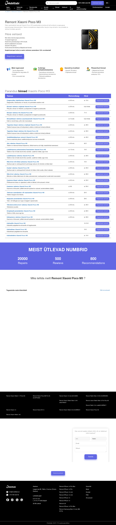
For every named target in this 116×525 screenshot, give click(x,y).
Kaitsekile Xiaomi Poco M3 (16, 223)
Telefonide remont (19, 8)
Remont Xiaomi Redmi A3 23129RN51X (69, 410)
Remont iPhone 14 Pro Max (67, 486)
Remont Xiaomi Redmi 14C (13, 414)
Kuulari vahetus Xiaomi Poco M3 (18, 168)
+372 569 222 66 (84, 3)
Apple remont (8, 8)
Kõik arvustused (105, 290)
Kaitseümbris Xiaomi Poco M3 (17, 235)
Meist (87, 489)
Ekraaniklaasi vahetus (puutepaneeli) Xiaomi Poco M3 (25, 118)
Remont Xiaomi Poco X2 (92, 410)
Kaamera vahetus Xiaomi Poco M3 (19, 186)
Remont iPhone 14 (64, 498)
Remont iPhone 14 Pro (65, 489)
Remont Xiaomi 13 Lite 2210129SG (68, 396)
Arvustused (89, 498)
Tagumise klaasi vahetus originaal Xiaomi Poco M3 (24, 125)
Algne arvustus (95, 298)
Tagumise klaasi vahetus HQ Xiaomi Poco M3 (22, 131)
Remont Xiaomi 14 (11, 410)
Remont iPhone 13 (64, 500)
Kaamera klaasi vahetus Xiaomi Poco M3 (21, 180)
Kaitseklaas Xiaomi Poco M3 (17, 229)
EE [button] (107, 3)
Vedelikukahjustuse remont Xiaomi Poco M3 (22, 137)
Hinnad (57, 7)
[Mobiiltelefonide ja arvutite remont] (12, 3)
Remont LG (62, 503)
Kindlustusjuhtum (98, 7)
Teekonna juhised (58, 473)
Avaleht (7, 11)
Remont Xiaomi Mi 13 (38, 410)
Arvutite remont (46, 8)
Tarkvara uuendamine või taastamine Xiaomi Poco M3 (25, 192)
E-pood (71, 8)
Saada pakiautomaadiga (81, 8)
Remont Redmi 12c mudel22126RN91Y (96, 405)
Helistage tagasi (97, 2)
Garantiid (88, 486)
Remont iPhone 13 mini (66, 492)
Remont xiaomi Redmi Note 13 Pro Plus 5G (97, 400)
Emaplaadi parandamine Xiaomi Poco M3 (21, 211)
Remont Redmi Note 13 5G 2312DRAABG (97, 396)
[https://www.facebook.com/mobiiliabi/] (7, 499)
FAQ (87, 495)
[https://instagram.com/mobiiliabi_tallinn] (12, 499)
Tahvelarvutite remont (33, 8)
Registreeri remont (14, 56)
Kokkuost (64, 7)
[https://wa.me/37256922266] (21, 499)
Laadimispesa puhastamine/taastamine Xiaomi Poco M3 (26, 149)
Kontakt (107, 7)
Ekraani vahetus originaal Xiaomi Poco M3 (21, 106)
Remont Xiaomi (17, 11)
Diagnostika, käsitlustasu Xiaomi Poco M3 (21, 100)
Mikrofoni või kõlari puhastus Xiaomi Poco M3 (23, 161)
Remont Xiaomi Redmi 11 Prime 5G (15, 396)
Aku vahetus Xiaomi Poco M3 (17, 143)
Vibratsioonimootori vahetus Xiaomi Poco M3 (23, 204)
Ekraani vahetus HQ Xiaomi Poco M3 (19, 112)
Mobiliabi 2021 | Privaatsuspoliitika (58, 523)
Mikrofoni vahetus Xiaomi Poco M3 (19, 174)
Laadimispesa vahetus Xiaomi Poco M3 (20, 155)
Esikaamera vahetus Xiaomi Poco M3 (20, 217)
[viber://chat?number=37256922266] (17, 499)
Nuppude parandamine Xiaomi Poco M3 (20, 198)
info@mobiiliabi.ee (14, 492)
